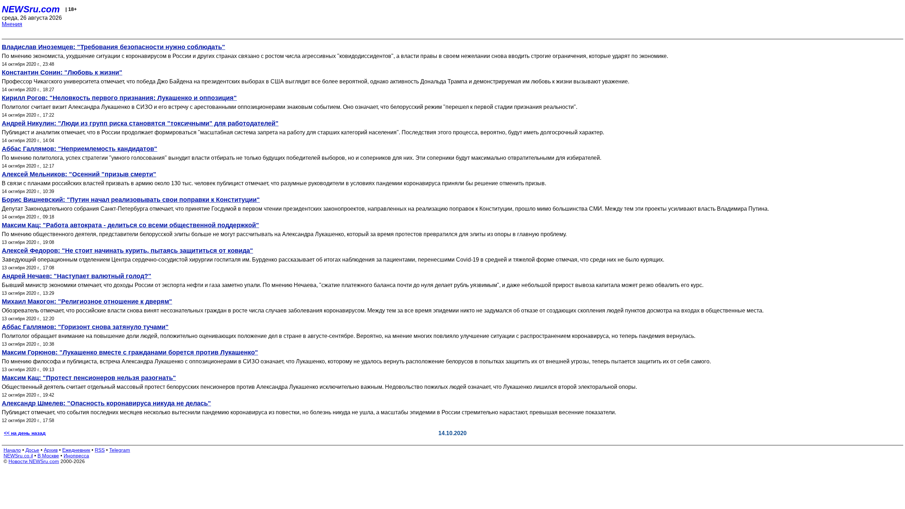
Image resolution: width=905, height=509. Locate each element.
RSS (100, 450)
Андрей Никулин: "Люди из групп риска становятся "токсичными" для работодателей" (140, 123)
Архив (51, 450)
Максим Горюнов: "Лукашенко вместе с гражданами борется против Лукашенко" (130, 352)
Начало (12, 450)
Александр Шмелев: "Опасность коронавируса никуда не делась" (106, 403)
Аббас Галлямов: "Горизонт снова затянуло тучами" (85, 326)
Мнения (12, 24)
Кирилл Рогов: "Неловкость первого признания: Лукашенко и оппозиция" (119, 97)
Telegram (119, 450)
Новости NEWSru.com (33, 461)
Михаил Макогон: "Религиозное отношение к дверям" (87, 301)
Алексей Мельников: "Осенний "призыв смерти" (79, 174)
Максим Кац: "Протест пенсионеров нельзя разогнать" (89, 377)
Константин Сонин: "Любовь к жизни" (62, 72)
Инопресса (76, 455)
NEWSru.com (31, 9)
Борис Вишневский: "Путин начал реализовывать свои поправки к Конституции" (131, 199)
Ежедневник (76, 450)
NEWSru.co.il (18, 455)
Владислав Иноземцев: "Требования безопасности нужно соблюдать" (113, 47)
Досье (32, 450)
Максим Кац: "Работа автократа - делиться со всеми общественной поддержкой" (130, 225)
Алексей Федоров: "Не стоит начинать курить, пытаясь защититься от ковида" (127, 250)
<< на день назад (25, 433)
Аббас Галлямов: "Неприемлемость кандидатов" (79, 148)
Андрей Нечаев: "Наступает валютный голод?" (76, 276)
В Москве (48, 455)
